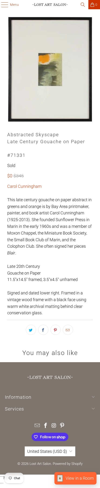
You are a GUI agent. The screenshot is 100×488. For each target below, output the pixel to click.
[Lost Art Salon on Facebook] (45, 426)
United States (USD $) (47, 451)
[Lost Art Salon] (50, 4)
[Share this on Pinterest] (55, 330)
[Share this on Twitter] (31, 330)
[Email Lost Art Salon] (37, 426)
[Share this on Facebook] (43, 330)
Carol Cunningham (24, 186)
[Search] (82, 4)
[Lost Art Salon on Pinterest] (62, 426)
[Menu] (2, 4)
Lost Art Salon (40, 464)
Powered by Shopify (68, 464)
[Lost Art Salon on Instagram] (53, 426)
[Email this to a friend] (68, 330)
